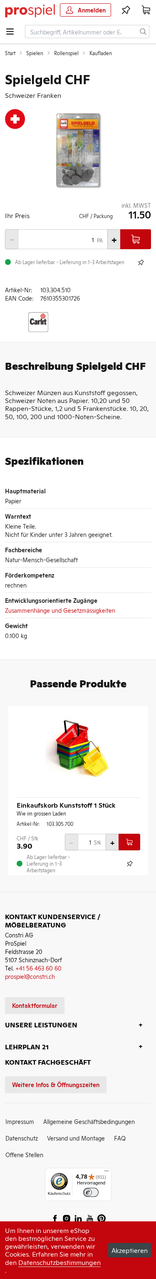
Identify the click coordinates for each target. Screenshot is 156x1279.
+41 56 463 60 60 (38, 968)
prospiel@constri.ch (30, 976)
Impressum (19, 1121)
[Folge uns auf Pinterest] (101, 1218)
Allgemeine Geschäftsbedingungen (89, 1121)
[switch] (91, 1192)
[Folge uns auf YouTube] (90, 1218)
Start (10, 53)
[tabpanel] (78, 150)
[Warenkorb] (146, 10)
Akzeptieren (129, 1250)
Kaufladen (100, 53)
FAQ (120, 1138)
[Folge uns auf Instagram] (66, 1218)
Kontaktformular (34, 1005)
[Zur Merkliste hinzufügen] (141, 262)
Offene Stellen (24, 1154)
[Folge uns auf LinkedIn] (78, 1218)
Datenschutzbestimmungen (59, 1262)
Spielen (34, 53)
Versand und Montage (76, 1138)
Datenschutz (21, 1138)
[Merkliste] (126, 10)
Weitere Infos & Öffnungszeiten (55, 1084)
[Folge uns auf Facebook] (55, 1218)
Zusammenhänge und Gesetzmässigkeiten (60, 610)
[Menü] (106, 1173)
